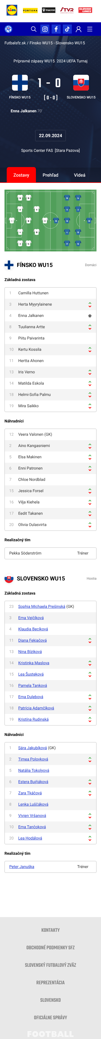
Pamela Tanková (32, 685)
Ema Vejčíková (31, 618)
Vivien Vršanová (32, 816)
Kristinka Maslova (33, 663)
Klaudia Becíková (33, 629)
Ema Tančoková (32, 827)
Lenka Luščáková (33, 804)
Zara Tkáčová (30, 793)
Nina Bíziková (30, 652)
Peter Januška (21, 867)
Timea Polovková (33, 759)
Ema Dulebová (30, 697)
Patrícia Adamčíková (36, 708)
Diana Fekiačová (32, 640)
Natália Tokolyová (33, 770)
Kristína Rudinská (33, 719)
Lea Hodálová (30, 838)
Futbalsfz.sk (15, 43)
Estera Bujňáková (33, 782)
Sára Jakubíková (32, 748)
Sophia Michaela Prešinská (41, 606)
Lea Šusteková (31, 674)
